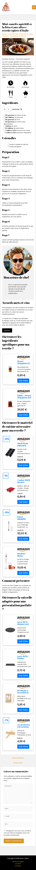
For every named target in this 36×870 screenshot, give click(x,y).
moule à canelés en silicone (19, 144)
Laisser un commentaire (10, 34)
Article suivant (18, 763)
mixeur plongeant (15, 147)
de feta (12, 120)
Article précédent (18, 758)
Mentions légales (18, 862)
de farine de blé (15, 115)
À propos (18, 866)
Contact (18, 864)
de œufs (11, 126)
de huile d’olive (14, 128)
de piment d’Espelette (18, 133)
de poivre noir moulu (17, 130)
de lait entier (14, 117)
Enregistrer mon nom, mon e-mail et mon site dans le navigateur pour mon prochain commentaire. (17, 833)
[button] (18, 59)
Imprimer (7, 330)
